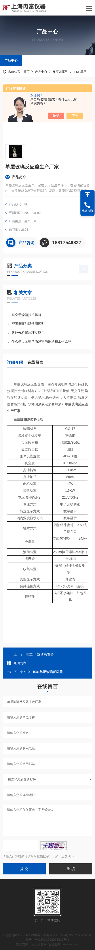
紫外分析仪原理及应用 (28, 332)
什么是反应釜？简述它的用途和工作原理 (41, 341)
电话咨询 (87, 210)
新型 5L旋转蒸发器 (40, 654)
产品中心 (11, 60)
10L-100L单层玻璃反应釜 (44, 672)
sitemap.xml (71, 944)
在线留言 (35, 362)
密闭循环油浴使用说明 (28, 324)
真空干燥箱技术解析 (26, 315)
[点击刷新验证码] (53, 845)
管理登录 (54, 944)
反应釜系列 (60, 72)
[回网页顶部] (87, 194)
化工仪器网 (39, 944)
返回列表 (20, 663)
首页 (26, 72)
